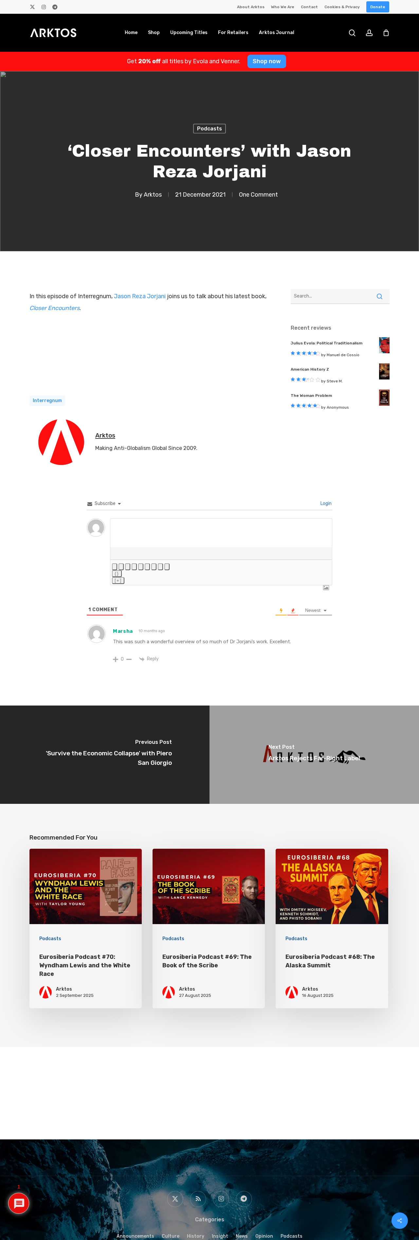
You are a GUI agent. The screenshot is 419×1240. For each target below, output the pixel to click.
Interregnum (47, 400)
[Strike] (134, 566)
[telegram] (55, 7)
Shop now (267, 61)
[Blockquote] (153, 566)
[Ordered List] (140, 566)
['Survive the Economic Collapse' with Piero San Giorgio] (105, 755)
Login (325, 503)
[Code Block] (160, 566)
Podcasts (209, 128)
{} (117, 573)
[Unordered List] (147, 566)
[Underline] (127, 566)
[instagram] (44, 7)
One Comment (258, 194)
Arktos (153, 194)
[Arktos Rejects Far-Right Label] (314, 755)
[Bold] (114, 566)
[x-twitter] (32, 7)
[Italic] (121, 566)
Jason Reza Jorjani (140, 296)
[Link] (167, 566)
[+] (118, 580)
